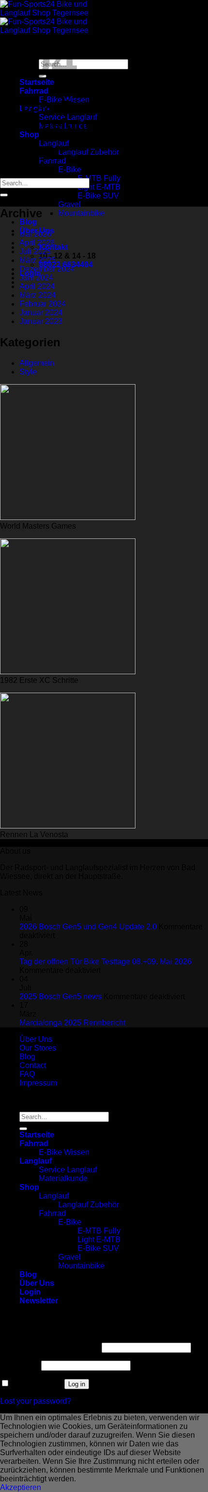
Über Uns (35, 1039)
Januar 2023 (40, 321)
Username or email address (50, 1347)
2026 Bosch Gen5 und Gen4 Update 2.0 (88, 927)
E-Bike (69, 169)
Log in (76, 1384)
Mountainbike (81, 213)
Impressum (38, 1083)
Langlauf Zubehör (88, 1204)
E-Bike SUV (98, 196)
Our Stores (37, 1048)
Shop (29, 134)
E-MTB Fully (98, 178)
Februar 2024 (42, 304)
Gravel (69, 204)
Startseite (36, 1135)
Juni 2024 (36, 278)
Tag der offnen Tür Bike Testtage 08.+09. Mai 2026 (105, 961)
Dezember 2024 (46, 269)
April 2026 (37, 243)
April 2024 (37, 286)
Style (28, 372)
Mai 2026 (35, 234)
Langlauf (54, 143)
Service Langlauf (68, 1170)
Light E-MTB (98, 187)
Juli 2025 (35, 251)
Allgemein (36, 363)
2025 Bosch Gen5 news (60, 996)
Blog (28, 222)
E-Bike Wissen (64, 1152)
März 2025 (37, 260)
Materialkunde (63, 1178)
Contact (32, 1065)
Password (19, 1365)
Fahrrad (33, 91)
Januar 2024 (40, 312)
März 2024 (37, 295)
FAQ (27, 1074)
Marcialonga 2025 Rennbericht (72, 1023)
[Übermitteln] (4, 195)
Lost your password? (35, 1401)
